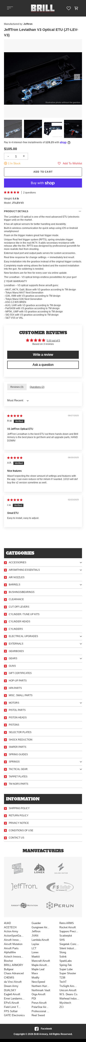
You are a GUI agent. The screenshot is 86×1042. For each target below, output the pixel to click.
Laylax (35, 944)
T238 (62, 977)
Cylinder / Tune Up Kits (24, 614)
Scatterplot (65, 935)
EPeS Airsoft (11, 1002)
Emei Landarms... (14, 998)
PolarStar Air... (40, 1007)
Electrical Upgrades (23, 636)
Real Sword (38, 1015)
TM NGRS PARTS (18, 783)
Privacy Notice (19, 823)
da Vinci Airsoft (13, 981)
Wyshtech (65, 1002)
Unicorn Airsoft (67, 990)
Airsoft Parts (11, 948)
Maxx (35, 973)
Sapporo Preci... (68, 931)
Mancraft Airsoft (41, 960)
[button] (76, 8)
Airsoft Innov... (12, 939)
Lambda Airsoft (40, 939)
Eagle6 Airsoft (12, 994)
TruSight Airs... (68, 986)
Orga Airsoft (38, 994)
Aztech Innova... (13, 956)
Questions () (37, 387)
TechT (63, 981)
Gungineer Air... (40, 927)
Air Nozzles (16, 577)
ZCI (61, 1007)
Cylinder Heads (19, 621)
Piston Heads (18, 717)
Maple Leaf (38, 969)
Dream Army (11, 986)
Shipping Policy (19, 808)
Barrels (14, 584)
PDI (34, 998)
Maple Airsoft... (40, 965)
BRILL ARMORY (13, 965)
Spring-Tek (65, 965)
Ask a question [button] (43, 364)
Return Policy (18, 815)
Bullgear (8, 969)
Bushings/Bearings (21, 592)
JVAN (35, 935)
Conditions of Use (21, 830)
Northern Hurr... (40, 986)
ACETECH (10, 927)
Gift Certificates (20, 673)
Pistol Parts (17, 710)
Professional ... (40, 1011)
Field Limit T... (12, 1007)
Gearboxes (16, 651)
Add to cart (43, 171)
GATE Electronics (14, 1015)
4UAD (7, 923)
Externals (16, 643)
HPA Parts (15, 688)
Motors (14, 702)
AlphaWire (10, 952)
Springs (14, 761)
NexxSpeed (38, 981)
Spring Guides (18, 754)
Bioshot (8, 960)
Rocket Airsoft (67, 927)
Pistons (14, 724)
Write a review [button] (43, 354)
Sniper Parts (17, 747)
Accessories (17, 562)
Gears (13, 658)
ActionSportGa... (13, 935)
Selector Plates (20, 732)
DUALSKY (10, 990)
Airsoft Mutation (13, 944)
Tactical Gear (18, 769)
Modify (35, 977)
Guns (12, 665)
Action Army (11, 931)
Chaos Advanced (14, 973)
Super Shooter (67, 973)
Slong (62, 952)
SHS (62, 939)
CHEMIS (9, 977)
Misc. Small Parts (20, 695)
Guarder (36, 923)
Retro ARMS (66, 923)
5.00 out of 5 (53, 340)
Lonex (35, 952)
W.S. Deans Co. (68, 994)
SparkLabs (65, 960)
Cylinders (16, 629)
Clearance (16, 599)
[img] (14, 415)
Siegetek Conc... (69, 944)
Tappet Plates (18, 776)
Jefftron (36, 931)
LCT (34, 948)
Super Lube (66, 969)
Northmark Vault (41, 990)
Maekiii (36, 956)
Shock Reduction (20, 739)
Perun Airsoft (39, 1002)
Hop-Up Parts (18, 680)
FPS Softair (11, 1011)
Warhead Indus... (69, 998)
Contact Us (16, 837)
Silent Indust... (67, 948)
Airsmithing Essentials (24, 569)
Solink (63, 956)
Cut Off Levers (19, 606)
